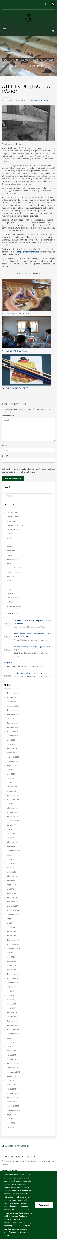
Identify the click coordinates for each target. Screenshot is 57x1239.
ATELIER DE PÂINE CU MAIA (14, 351)
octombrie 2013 (13, 944)
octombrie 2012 (13, 978)
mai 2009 (10, 1127)
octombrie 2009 (13, 1106)
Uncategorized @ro (41, 100)
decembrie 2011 (13, 1021)
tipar (8, 585)
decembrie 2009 (13, 1097)
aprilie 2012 (11, 1004)
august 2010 (11, 1076)
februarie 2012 (12, 1012)
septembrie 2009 (13, 1110)
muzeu (9, 555)
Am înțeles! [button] (44, 1205)
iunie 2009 (11, 1123)
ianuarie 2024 (12, 701)
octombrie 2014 (13, 910)
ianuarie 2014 (12, 936)
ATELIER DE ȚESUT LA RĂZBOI (15, 313)
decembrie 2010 (13, 1063)
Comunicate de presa (15, 525)
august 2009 (11, 1114)
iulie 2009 (10, 1119)
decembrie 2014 (13, 901)
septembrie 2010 (13, 1072)
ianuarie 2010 (12, 1093)
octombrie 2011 (13, 1029)
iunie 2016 (11, 863)
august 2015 (11, 884)
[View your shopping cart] (53, 30)
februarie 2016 (12, 876)
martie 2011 (11, 1055)
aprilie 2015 (11, 893)
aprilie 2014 (11, 931)
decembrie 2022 (13, 710)
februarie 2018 (12, 808)
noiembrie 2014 (13, 906)
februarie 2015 (12, 897)
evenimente (11, 521)
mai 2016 (10, 867)
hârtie (9, 563)
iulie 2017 (10, 829)
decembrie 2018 (13, 795)
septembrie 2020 (13, 735)
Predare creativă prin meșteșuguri (28, 673)
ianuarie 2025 (12, 697)
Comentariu (8, 416)
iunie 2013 (11, 957)
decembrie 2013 (13, 940)
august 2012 (11, 987)
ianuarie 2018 (12, 812)
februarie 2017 (12, 842)
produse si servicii (14, 568)
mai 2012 (10, 999)
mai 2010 (10, 1080)
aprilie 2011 (11, 1050)
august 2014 (11, 918)
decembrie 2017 (13, 816)
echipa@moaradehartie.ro (28, 251)
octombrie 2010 (13, 1067)
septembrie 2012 (13, 982)
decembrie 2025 (13, 693)
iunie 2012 (11, 995)
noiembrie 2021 (13, 714)
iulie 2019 (10, 769)
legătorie (10, 576)
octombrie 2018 (13, 799)
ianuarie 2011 (12, 1059)
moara (9, 580)
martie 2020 (11, 744)
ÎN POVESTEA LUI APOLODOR (15, 388)
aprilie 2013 (11, 961)
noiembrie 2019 (13, 752)
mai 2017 (10, 838)
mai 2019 (10, 778)
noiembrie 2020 (13, 727)
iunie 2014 (11, 927)
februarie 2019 (12, 787)
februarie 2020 (12, 748)
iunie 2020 (11, 740)
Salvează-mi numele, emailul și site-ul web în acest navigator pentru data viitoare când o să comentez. (29, 470)
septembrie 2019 (13, 761)
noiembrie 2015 (13, 880)
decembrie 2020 (13, 723)
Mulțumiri (8, 663)
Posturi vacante (13, 529)
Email (5, 456)
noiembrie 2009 (13, 1102)
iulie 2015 (10, 889)
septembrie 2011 (13, 1033)
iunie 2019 (11, 774)
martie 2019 (11, 782)
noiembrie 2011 (13, 1025)
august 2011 (11, 1038)
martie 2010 (11, 1089)
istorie (9, 538)
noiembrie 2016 (13, 846)
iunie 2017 (11, 833)
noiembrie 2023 (13, 706)
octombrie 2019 (13, 757)
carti (8, 542)
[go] (49, 496)
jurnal (9, 589)
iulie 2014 (10, 923)
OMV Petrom (12, 512)
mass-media (12, 551)
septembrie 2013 (13, 948)
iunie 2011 (11, 1042)
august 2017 (11, 825)
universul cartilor (13, 559)
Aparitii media (12, 597)
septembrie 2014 (13, 914)
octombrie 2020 (13, 731)
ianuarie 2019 (12, 791)
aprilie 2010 (11, 1084)
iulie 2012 (10, 991)
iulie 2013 (10, 953)
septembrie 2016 (13, 850)
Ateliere (10, 602)
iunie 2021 (11, 718)
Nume (5, 446)
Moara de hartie (13, 516)
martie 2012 (11, 1008)
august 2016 (11, 855)
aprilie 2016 (11, 872)
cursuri (9, 534)
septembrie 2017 (13, 821)
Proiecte (10, 593)
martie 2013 (11, 965)
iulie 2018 (10, 804)
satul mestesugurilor (15, 572)
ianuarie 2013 (12, 970)
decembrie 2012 (13, 974)
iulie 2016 (10, 859)
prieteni (10, 546)
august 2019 (11, 765)
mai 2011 (10, 1046)
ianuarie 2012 (12, 1016)
